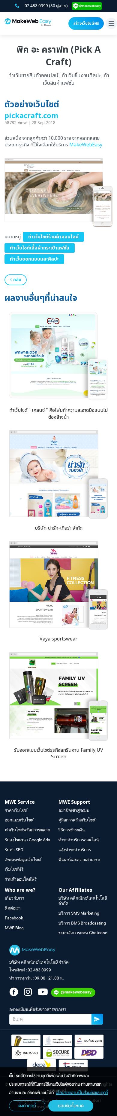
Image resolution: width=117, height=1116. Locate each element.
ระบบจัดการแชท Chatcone (82, 932)
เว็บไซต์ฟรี (14, 869)
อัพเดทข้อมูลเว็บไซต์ (23, 859)
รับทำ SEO (14, 849)
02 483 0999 (37, 5)
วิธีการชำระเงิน (71, 829)
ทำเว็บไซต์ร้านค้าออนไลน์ (53, 236)
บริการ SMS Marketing (78, 913)
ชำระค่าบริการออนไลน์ (78, 839)
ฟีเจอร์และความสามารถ (79, 859)
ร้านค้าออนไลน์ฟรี (21, 879)
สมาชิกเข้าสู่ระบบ (73, 810)
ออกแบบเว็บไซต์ (19, 820)
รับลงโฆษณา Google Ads (27, 839)
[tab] (31, 802)
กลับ (16, 280)
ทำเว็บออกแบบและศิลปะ (34, 259)
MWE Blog (14, 927)
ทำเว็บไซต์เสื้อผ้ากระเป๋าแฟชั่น (39, 248)
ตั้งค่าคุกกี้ (27, 1106)
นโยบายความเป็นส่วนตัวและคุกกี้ (82, 1092)
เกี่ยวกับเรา (14, 898)
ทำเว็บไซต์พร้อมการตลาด (27, 829)
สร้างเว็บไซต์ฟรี (86, 23)
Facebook (14, 918)
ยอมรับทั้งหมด (71, 1106)
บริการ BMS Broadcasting (82, 923)
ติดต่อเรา (13, 908)
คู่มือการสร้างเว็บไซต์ (76, 820)
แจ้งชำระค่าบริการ (74, 849)
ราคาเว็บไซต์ (16, 810)
